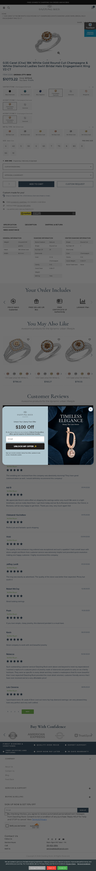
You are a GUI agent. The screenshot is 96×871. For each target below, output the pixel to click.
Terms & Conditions (83, 864)
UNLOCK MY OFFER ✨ (25, 446)
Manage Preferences (37, 868)
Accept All (62, 868)
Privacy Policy (71, 864)
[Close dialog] (91, 409)
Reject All (51, 868)
